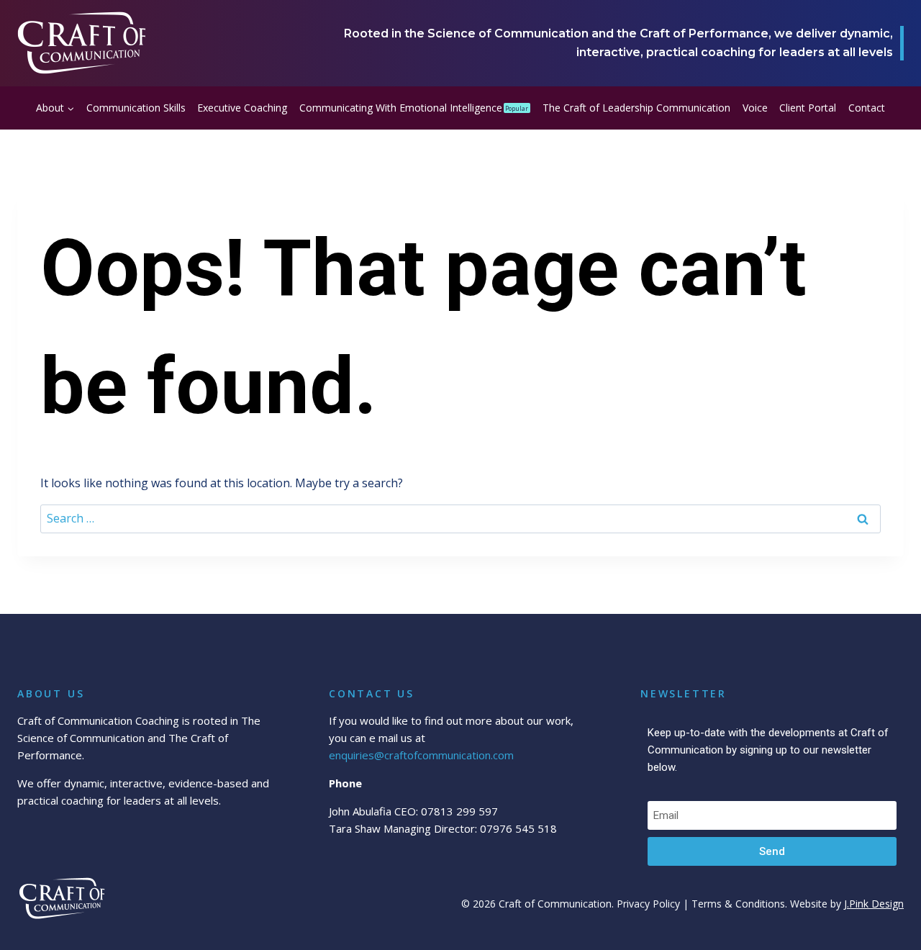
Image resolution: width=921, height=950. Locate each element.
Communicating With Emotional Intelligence (413, 107)
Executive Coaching (242, 107)
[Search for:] (460, 518)
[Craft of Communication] (82, 43)
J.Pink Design (874, 903)
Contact (866, 107)
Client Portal (807, 107)
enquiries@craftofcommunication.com (421, 755)
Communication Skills (136, 107)
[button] (70, 108)
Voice (755, 107)
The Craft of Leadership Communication (636, 107)
